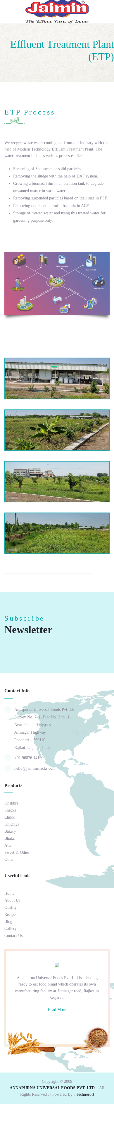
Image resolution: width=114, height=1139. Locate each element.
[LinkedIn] (73, 1024)
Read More (57, 1009)
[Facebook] (41, 1024)
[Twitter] (63, 1024)
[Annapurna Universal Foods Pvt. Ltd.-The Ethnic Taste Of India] (57, 11)
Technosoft (85, 1094)
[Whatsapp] (52, 1024)
